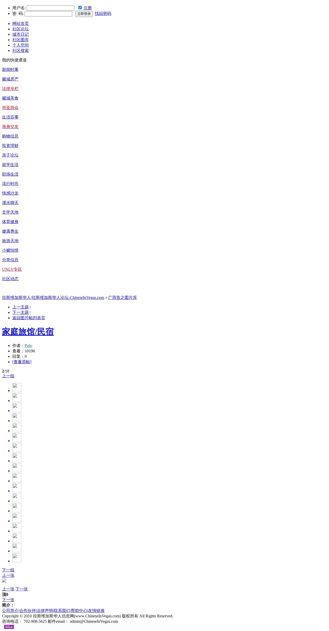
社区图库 (20, 40)
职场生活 (10, 174)
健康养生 (10, 231)
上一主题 (20, 307)
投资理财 (10, 145)
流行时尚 (10, 183)
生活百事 (10, 117)
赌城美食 (10, 98)
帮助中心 (79, 610)
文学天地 (10, 212)
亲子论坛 (10, 155)
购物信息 (10, 136)
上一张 (8, 575)
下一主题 (20, 312)
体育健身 (10, 222)
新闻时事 (10, 69)
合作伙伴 (27, 610)
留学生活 (10, 164)
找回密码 (103, 13)
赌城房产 (10, 79)
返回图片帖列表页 (28, 318)
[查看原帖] (21, 362)
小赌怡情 (10, 250)
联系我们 (62, 610)
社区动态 (10, 279)
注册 (88, 8)
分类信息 (10, 260)
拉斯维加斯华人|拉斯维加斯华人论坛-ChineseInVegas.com (53, 297)
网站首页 (20, 23)
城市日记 (20, 34)
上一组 (8, 376)
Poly (28, 345)
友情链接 (96, 610)
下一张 (21, 589)
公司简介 (10, 610)
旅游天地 (10, 241)
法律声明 (44, 610)
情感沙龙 (10, 193)
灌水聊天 (10, 202)
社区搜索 (20, 50)
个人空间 (20, 45)
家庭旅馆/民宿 (28, 331)
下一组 (8, 570)
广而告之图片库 (122, 297)
